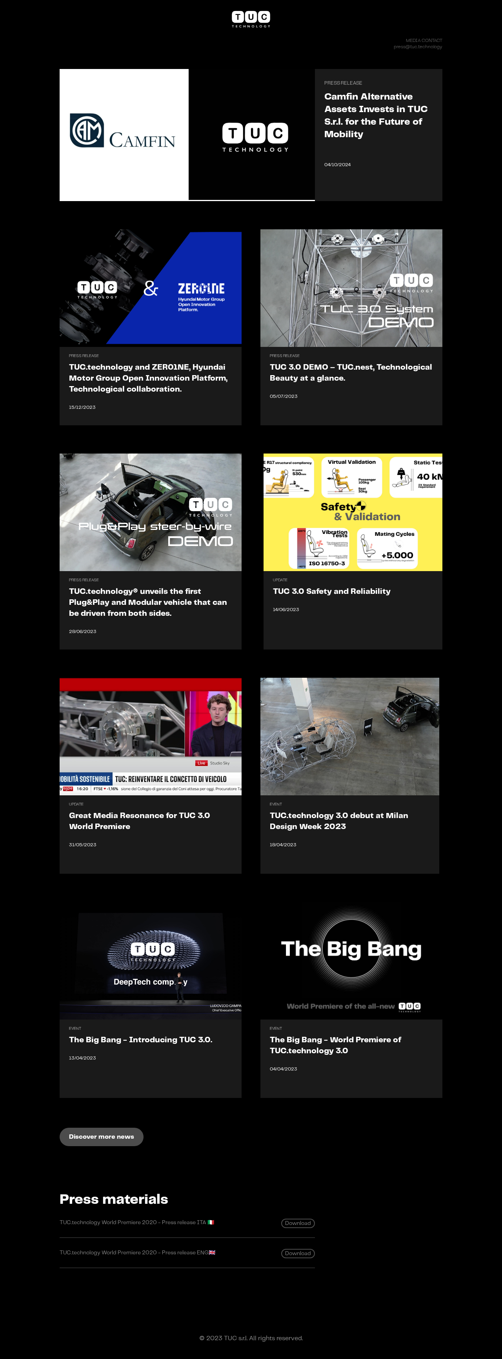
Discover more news (101, 1137)
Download (298, 1223)
